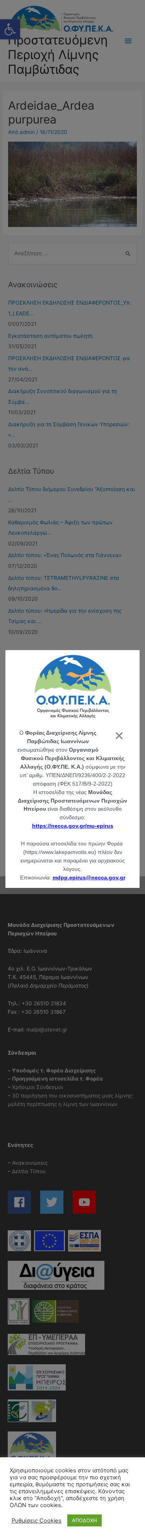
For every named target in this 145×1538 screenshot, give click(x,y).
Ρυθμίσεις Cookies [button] (36, 1520)
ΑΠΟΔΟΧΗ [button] (84, 1520)
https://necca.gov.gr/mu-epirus (72, 826)
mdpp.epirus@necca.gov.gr (89, 878)
